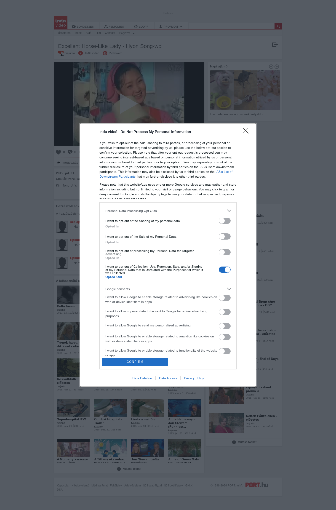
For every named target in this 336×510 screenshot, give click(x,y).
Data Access (168, 378)
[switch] (225, 221)
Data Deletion (142, 378)
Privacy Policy (194, 378)
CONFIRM (135, 361)
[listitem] (168, 210)
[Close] (247, 132)
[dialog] (168, 255)
